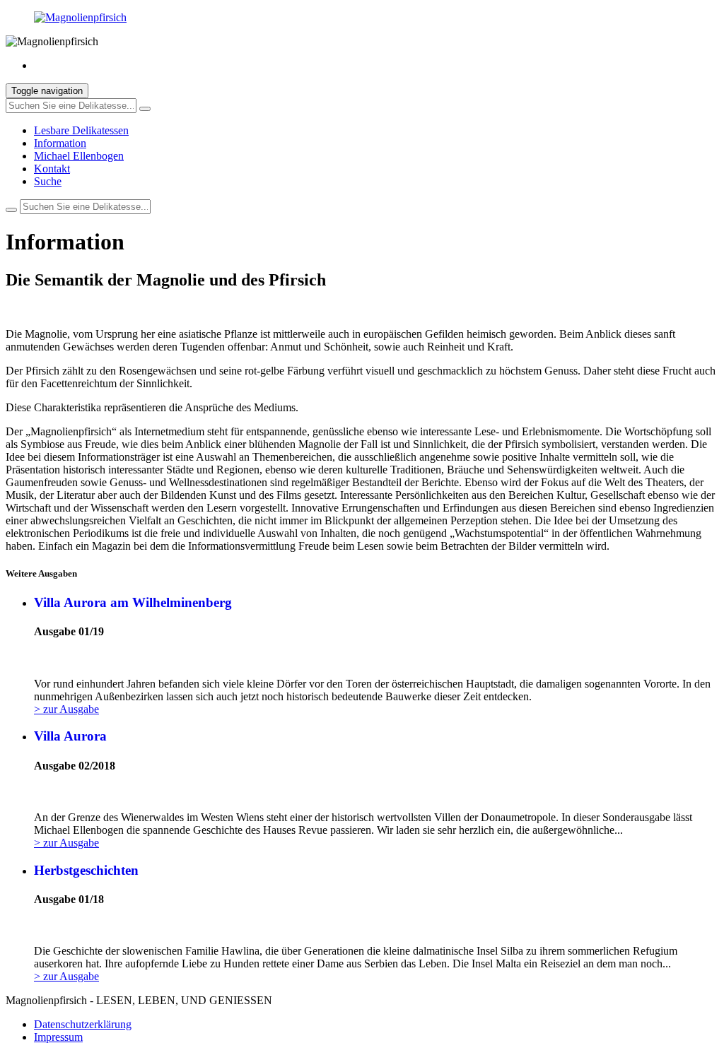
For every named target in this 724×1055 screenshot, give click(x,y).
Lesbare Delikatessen (81, 130)
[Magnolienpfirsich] (362, 17)
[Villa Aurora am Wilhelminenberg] (376, 660)
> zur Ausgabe (66, 709)
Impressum (58, 1037)
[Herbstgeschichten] (376, 927)
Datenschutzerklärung (83, 1024)
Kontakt (52, 169)
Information (60, 143)
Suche (48, 181)
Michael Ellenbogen (79, 156)
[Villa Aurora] (376, 793)
